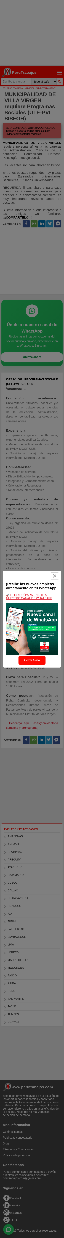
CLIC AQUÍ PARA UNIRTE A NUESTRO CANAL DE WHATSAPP (29, 597)
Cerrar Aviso (32, 660)
